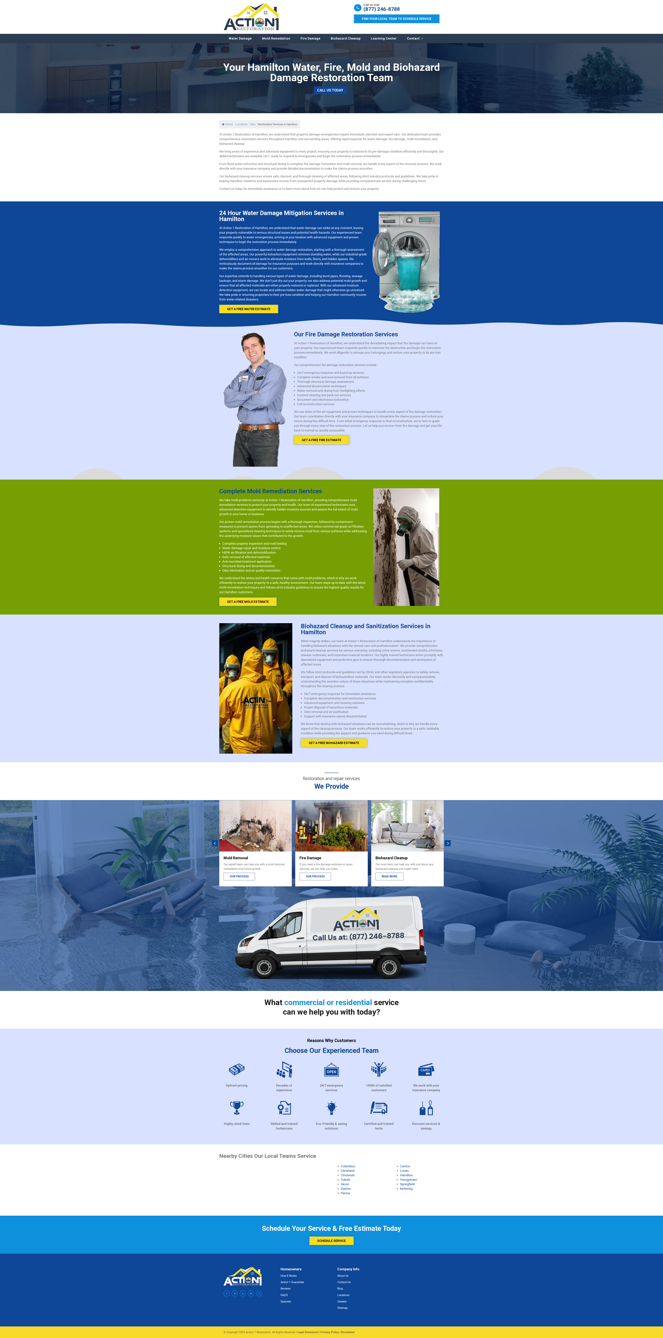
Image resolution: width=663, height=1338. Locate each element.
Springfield (407, 1184)
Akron (345, 1184)
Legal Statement (307, 1332)
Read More (313, 876)
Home (229, 124)
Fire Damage (310, 38)
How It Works (289, 1276)
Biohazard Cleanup (346, 38)
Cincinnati (347, 1175)
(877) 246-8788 (381, 9)
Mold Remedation (276, 38)
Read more (237, 876)
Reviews (286, 1289)
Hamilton (406, 1175)
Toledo (345, 1180)
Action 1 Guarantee (292, 1282)
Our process (391, 876)
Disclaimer (348, 1332)
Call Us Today (330, 90)
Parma (345, 1193)
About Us (342, 1276)
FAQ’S (284, 1295)
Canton (405, 1166)
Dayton (346, 1188)
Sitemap (342, 1308)
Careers (342, 1301)
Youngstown (408, 1180)
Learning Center (384, 38)
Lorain (404, 1171)
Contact (413, 38)
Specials (286, 1301)
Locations (343, 1295)
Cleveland (347, 1171)
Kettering (406, 1188)
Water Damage (240, 38)
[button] (215, 843)
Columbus (348, 1166)
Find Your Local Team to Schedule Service (396, 19)
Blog (340, 1289)
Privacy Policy (329, 1332)
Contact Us (344, 1282)
